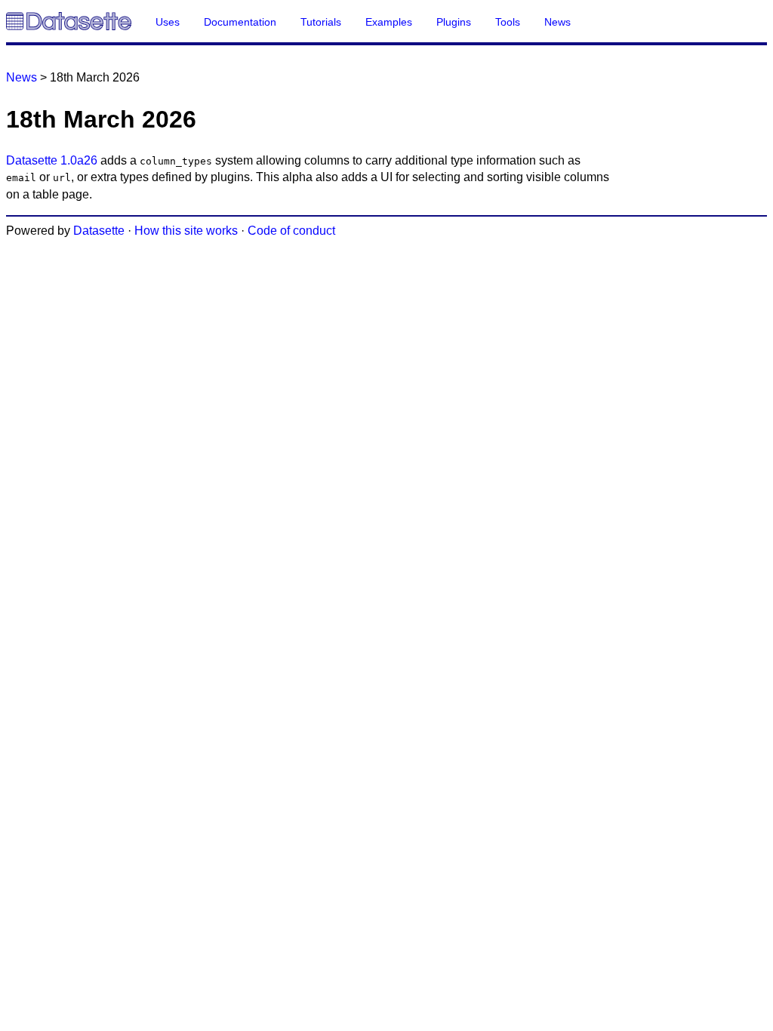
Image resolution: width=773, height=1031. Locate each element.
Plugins (453, 22)
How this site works (186, 230)
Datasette (99, 230)
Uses (168, 22)
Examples (388, 22)
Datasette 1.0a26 (51, 160)
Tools (507, 22)
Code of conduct (291, 230)
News (557, 22)
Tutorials (320, 22)
